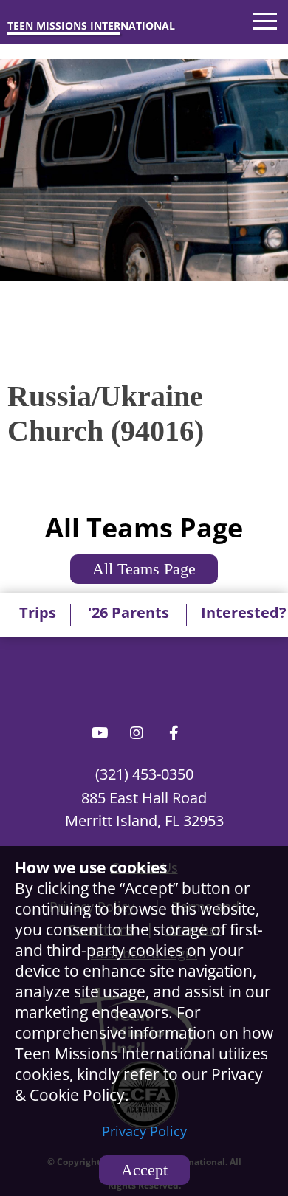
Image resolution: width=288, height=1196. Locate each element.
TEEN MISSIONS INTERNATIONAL (91, 25)
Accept (144, 1170)
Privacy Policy (144, 1131)
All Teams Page (144, 569)
